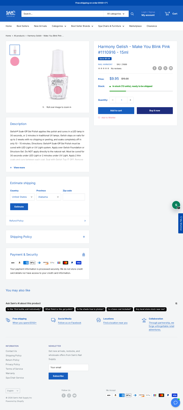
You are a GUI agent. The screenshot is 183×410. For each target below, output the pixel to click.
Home (9, 26)
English (10, 391)
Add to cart (116, 110)
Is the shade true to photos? (90, 309)
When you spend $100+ (25, 322)
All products (19, 36)
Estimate (19, 206)
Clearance (152, 26)
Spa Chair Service (15, 377)
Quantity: (103, 100)
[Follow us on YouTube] (74, 396)
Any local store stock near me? (150, 309)
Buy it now (154, 110)
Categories (57, 26)
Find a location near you (115, 322)
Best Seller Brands (80, 26)
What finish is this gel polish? (59, 309)
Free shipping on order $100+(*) (91, 3)
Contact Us (11, 351)
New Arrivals (40, 26)
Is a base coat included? (119, 309)
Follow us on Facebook (69, 322)
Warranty (10, 373)
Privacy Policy (13, 364)
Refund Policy (16, 220)
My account (148, 15)
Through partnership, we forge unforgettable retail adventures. (161, 326)
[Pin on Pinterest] (160, 68)
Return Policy (12, 360)
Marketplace (135, 26)
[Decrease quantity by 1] (113, 100)
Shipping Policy (13, 355)
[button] (106, 117)
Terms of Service (14, 368)
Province (41, 190)
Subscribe (58, 376)
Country (14, 190)
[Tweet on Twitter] (165, 68)
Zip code (67, 190)
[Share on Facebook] (155, 68)
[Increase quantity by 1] (130, 100)
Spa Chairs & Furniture (109, 26)
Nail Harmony (105, 64)
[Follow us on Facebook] (64, 396)
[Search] (132, 14)
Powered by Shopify (15, 401)
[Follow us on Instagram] (69, 396)
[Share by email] (171, 68)
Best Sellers (23, 26)
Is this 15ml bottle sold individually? (24, 309)
